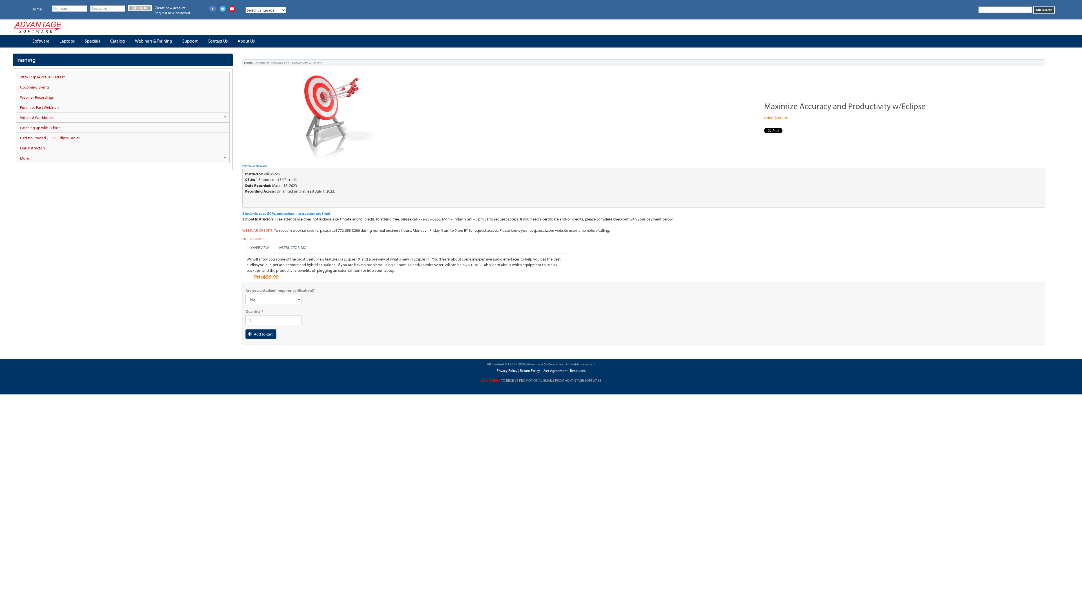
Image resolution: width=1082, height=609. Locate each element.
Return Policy (529, 370)
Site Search (1044, 9)
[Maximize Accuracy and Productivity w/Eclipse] (342, 116)
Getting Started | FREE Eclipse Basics (50, 137)
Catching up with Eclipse (40, 127)
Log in (141, 8)
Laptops (67, 41)
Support (190, 41)
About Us (246, 41)
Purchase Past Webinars (39, 107)
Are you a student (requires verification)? (280, 290)
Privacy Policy (507, 370)
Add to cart (263, 334)
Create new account (170, 7)
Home (37, 9)
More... (23, 158)
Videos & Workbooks (35, 117)
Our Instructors (33, 148)
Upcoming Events (35, 87)
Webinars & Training (153, 41)
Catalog (117, 41)
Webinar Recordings (37, 97)
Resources (578, 370)
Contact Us (218, 41)
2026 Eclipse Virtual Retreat (42, 77)
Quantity (254, 311)
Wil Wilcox (272, 173)
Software (40, 41)
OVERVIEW (260, 247)
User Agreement (554, 370)
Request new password (172, 12)
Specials (92, 41)
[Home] (38, 27)
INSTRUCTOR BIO (292, 247)
